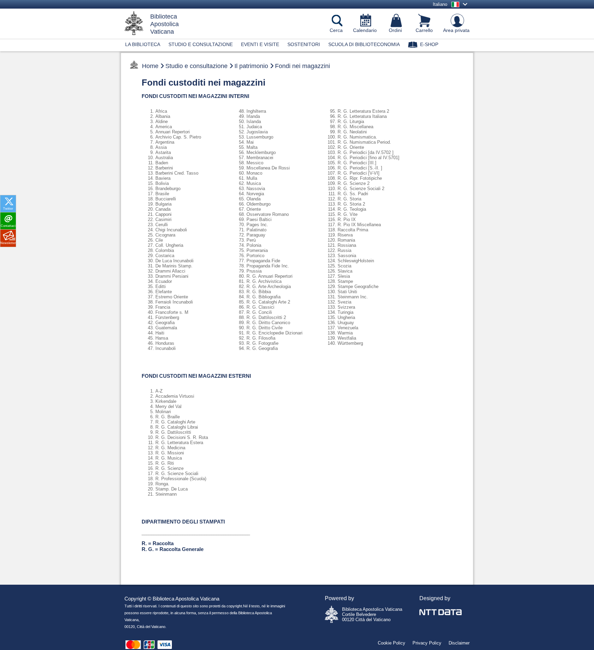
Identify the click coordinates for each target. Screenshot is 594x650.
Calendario (365, 30)
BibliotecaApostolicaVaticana (164, 24)
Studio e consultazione (200, 44)
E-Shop (429, 44)
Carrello (424, 30)
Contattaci (8, 226)
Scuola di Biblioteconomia (364, 44)
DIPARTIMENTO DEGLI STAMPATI (183, 522)
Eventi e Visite (260, 44)
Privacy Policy (427, 643)
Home (150, 66)
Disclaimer (459, 643)
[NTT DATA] (440, 608)
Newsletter (8, 243)
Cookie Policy (391, 643)
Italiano (440, 4)
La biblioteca (142, 44)
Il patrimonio (251, 66)
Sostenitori (303, 44)
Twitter (8, 208)
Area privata (456, 30)
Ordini (395, 30)
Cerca (336, 30)
